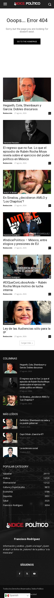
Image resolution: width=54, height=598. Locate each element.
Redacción (7, 113)
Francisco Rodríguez (12, 100)
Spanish (13, 595)
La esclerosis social (29, 448)
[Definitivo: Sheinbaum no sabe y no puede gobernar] (10, 424)
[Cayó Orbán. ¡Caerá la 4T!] (10, 438)
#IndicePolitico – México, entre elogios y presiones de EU (25, 242)
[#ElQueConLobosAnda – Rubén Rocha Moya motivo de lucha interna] (27, 267)
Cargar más (26, 343)
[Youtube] (34, 574)
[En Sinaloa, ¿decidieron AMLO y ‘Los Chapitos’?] (27, 182)
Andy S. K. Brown (10, 193)
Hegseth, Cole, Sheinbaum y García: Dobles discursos (22, 107)
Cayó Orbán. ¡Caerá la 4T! (32, 434)
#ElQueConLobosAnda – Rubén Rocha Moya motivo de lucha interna (25, 286)
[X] (27, 574)
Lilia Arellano (9, 323)
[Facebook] (19, 574)
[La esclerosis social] (10, 452)
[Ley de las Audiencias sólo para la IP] (27, 313)
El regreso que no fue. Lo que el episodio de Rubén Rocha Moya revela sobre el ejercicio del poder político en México (26, 153)
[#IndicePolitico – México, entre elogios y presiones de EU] (27, 224)
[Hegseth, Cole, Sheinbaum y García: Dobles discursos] (27, 90)
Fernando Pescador (11, 143)
